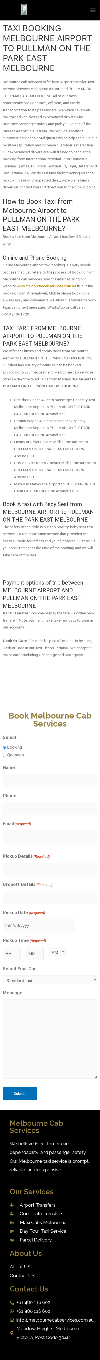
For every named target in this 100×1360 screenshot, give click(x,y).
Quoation (15, 755)
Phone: (10, 795)
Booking (14, 747)
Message (12, 992)
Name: (9, 767)
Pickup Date (24, 912)
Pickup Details (26, 856)
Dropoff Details (27, 884)
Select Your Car (19, 968)
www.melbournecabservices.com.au (46, 286)
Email (17, 823)
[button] (92, 10)
